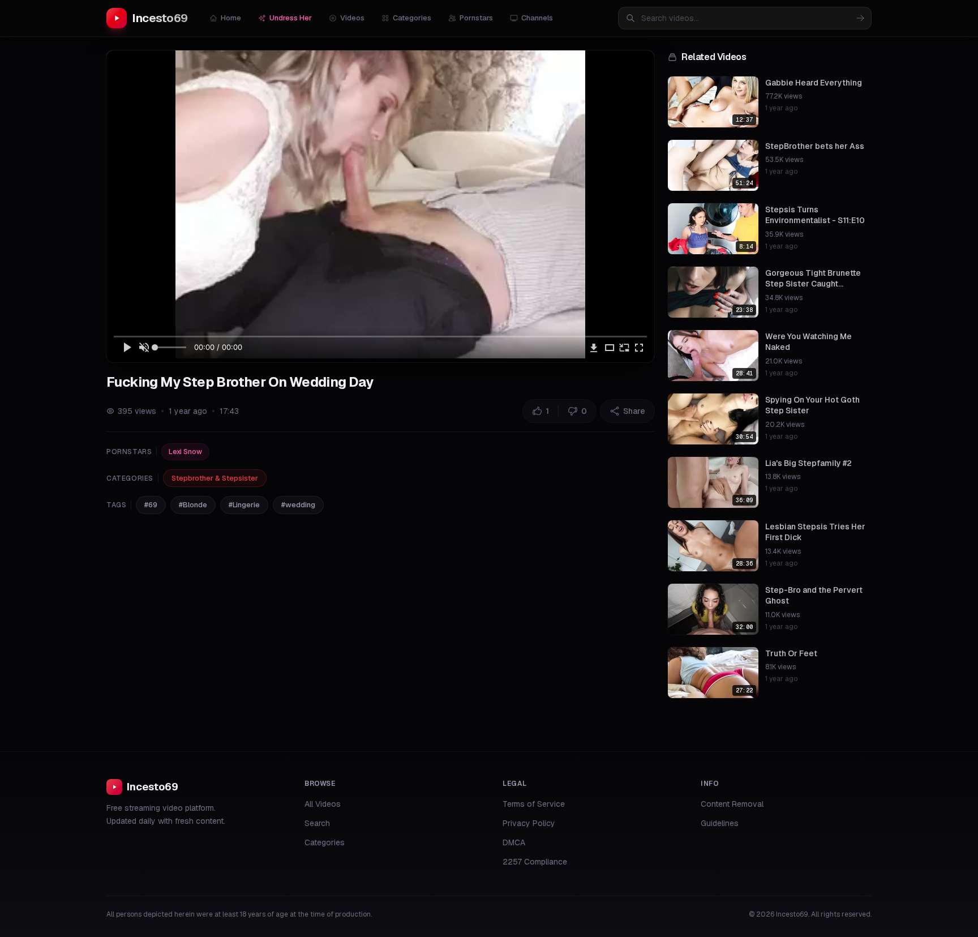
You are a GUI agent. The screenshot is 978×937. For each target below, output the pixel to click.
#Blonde (193, 505)
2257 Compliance (535, 862)
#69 (150, 505)
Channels (537, 18)
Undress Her (290, 18)
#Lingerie (244, 505)
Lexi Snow (185, 451)
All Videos (322, 804)
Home (231, 18)
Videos (352, 18)
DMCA (514, 842)
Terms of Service (534, 804)
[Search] (860, 18)
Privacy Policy (529, 823)
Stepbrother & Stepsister (214, 478)
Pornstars (476, 18)
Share (634, 411)
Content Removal (732, 804)
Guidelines (720, 823)
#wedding (298, 505)
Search (317, 823)
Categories (412, 18)
